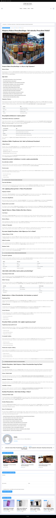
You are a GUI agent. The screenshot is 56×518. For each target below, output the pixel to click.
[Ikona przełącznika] (2, 8)
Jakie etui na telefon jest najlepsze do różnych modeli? (49, 509)
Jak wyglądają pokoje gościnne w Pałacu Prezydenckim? (11, 85)
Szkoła (29, 8)
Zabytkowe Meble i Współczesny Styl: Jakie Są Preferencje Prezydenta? (14, 82)
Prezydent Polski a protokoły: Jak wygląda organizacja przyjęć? (12, 93)
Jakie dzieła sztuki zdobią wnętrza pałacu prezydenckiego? (12, 90)
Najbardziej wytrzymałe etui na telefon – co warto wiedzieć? (36, 509)
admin (15, 437)
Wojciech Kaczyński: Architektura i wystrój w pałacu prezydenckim (13, 84)
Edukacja (24, 8)
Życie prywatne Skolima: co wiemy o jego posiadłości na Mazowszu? (13, 427)
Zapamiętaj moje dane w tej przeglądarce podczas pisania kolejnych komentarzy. (13, 489)
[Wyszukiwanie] (51, 9)
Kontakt (32, 8)
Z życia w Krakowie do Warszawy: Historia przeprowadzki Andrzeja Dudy (45, 465)
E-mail (29, 483)
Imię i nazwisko (4, 483)
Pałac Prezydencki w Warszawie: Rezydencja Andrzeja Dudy (40, 447)
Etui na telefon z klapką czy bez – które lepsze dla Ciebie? (9, 509)
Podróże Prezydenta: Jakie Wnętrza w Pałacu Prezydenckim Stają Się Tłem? (14, 95)
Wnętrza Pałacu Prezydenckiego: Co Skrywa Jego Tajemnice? (12, 79)
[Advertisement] (28, 16)
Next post (30, 446)
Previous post (25, 446)
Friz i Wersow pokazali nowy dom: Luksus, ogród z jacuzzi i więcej (13, 417)
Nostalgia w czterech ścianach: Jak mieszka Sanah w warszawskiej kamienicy (14, 424)
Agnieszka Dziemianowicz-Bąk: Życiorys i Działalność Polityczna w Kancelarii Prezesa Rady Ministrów (18, 416)
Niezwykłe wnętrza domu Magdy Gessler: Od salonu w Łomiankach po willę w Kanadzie (16, 428)
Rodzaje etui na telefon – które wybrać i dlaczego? (22, 509)
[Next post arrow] (53, 447)
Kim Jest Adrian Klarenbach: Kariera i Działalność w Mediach (12, 419)
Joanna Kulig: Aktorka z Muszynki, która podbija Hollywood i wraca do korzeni (15, 422)
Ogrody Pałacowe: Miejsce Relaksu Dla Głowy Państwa (11, 87)
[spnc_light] (54, 9)
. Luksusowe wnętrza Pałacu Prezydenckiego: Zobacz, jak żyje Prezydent (16, 448)
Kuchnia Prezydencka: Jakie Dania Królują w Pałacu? (11, 96)
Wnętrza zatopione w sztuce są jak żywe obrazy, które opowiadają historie (33, 375)
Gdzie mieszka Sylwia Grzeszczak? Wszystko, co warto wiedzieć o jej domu (14, 425)
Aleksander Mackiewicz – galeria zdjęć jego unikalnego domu (12, 430)
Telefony (21, 8)
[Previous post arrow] (2, 447)
